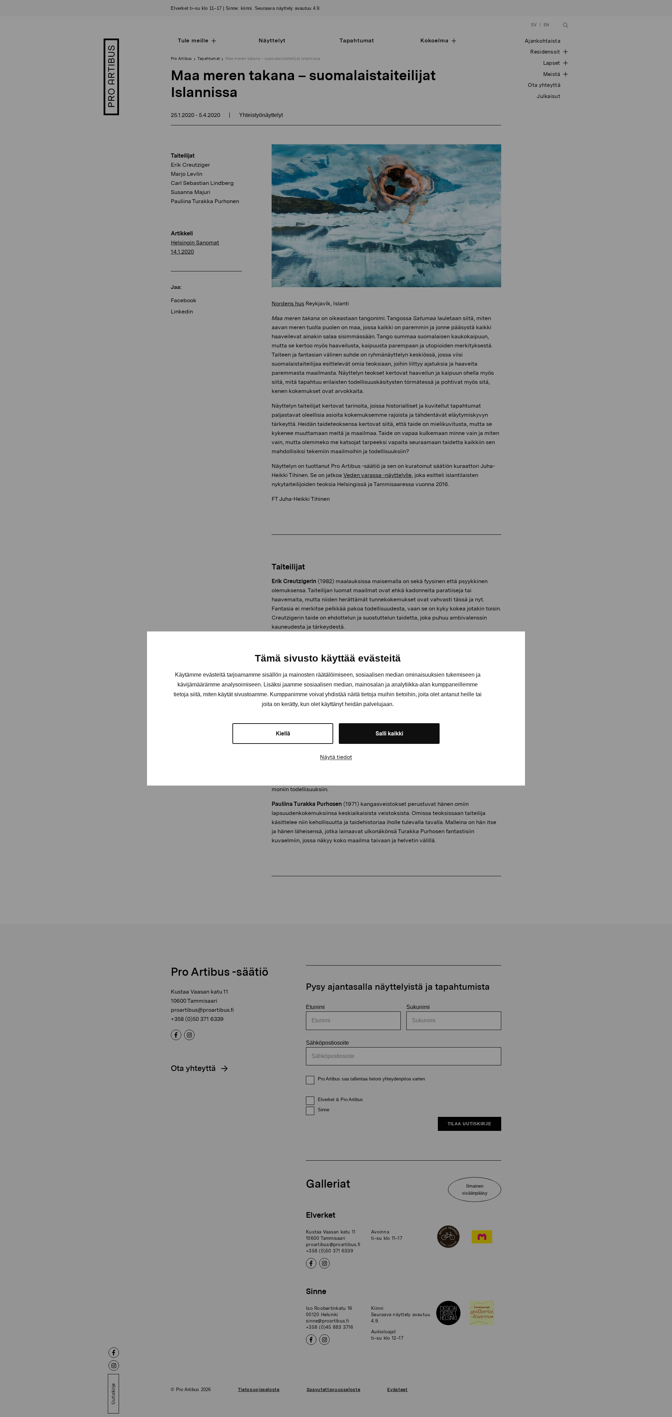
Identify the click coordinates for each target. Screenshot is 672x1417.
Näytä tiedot (336, 757)
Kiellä (283, 733)
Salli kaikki (389, 733)
